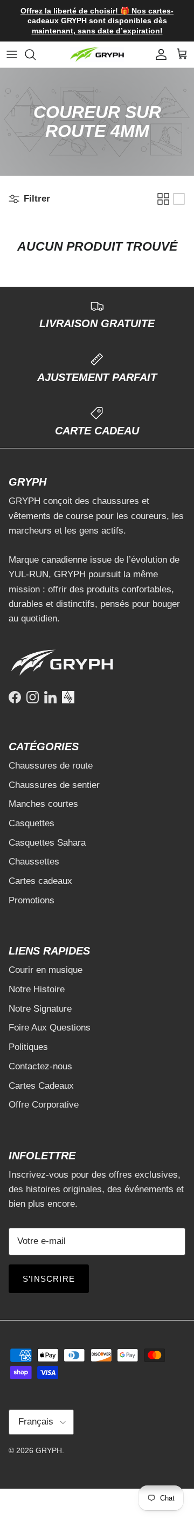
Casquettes (31, 823)
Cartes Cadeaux (41, 1086)
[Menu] (12, 54)
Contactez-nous (40, 1066)
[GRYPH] (97, 55)
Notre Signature (40, 1009)
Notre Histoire (37, 989)
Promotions (31, 900)
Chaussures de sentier (54, 785)
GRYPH (49, 1450)
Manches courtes (43, 804)
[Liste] (178, 198)
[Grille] (163, 198)
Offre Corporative (44, 1105)
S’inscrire (49, 1278)
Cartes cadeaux (40, 881)
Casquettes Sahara (47, 843)
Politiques (28, 1047)
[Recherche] (35, 54)
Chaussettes (34, 861)
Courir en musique (45, 970)
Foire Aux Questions (50, 1027)
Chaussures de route (51, 765)
